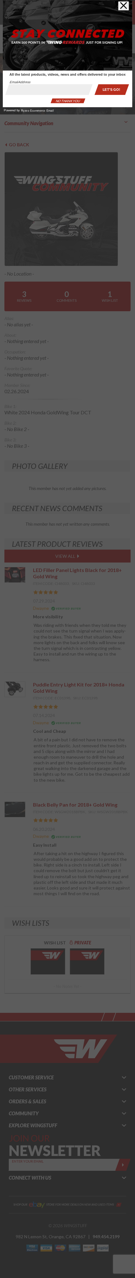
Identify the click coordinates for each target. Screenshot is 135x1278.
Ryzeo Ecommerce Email (37, 110)
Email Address (20, 82)
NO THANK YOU (68, 101)
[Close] (123, 5)
